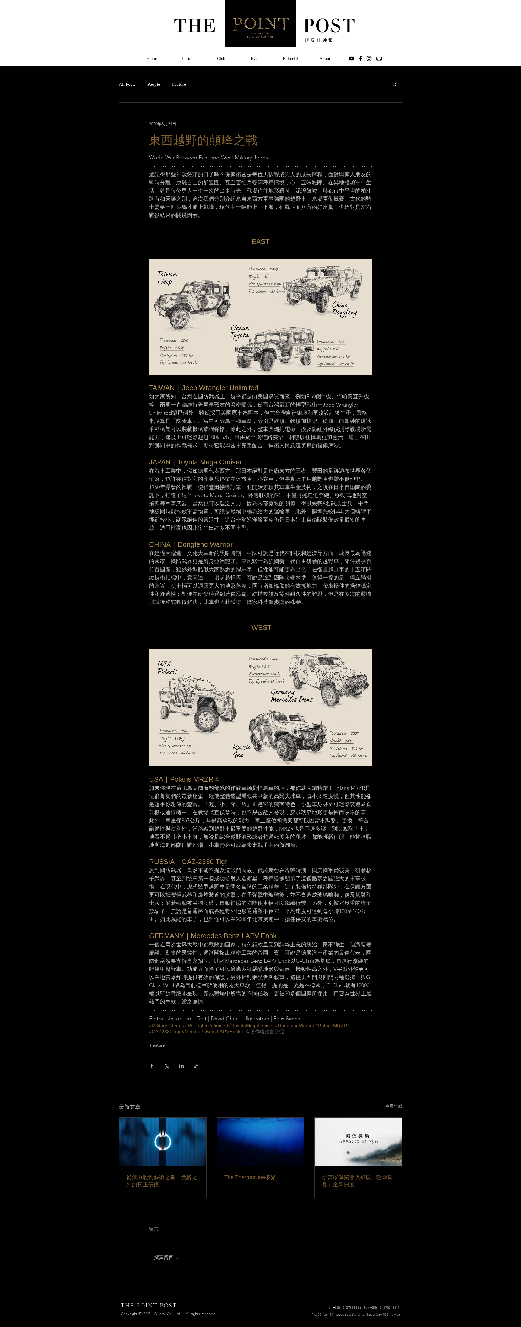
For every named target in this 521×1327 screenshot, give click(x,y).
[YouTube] (351, 58)
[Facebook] (360, 58)
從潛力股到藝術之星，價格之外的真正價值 (161, 1181)
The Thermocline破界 (250, 1177)
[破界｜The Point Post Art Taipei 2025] (260, 1142)
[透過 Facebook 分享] (152, 1066)
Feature (179, 84)
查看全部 (393, 1106)
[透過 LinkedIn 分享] (181, 1066)
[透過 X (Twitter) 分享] (166, 1066)
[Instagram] (369, 58)
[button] (394, 84)
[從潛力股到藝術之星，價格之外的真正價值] (162, 1142)
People (153, 84)
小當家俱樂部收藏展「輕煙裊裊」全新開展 (357, 1181)
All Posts (127, 84)
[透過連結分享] (196, 1066)
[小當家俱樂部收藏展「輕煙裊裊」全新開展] (358, 1142)
